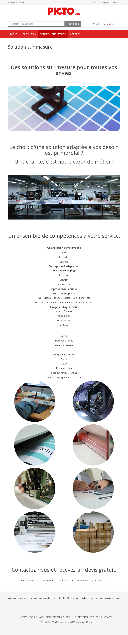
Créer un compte (100, 2)
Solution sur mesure (53, 34)
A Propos (75, 34)
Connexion (115, 2)
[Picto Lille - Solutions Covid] (64, 10)
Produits (28, 34)
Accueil (14, 34)
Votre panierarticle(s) (108, 24)
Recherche (73, 23)
